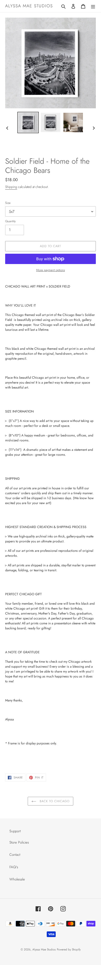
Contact (14, 854)
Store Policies (19, 842)
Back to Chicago (54, 801)
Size (8, 203)
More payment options (50, 270)
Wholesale (17, 879)
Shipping (11, 186)
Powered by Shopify (69, 949)
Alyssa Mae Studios (29, 6)
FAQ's (13, 867)
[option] (28, 122)
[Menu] (93, 6)
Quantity (10, 221)
